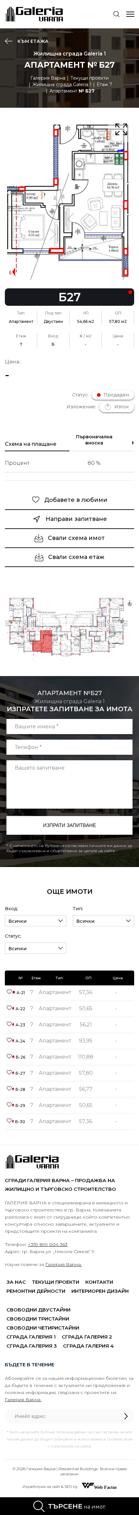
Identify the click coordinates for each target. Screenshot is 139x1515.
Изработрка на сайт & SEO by (51, 1486)
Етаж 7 (104, 84)
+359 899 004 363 (48, 1244)
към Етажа (32, 41)
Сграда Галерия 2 (87, 1337)
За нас (16, 1282)
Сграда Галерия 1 (31, 1337)
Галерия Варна (47, 78)
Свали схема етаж (76, 557)
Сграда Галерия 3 (31, 1346)
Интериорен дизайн (100, 1291)
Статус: (13, 936)
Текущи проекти (89, 78)
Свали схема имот (76, 538)
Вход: (11, 909)
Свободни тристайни (37, 1319)
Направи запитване (76, 519)
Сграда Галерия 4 (88, 1346)
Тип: (78, 909)
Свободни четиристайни (42, 1328)
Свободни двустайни (38, 1310)
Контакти (99, 1282)
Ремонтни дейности (35, 1291)
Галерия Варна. (63, 1264)
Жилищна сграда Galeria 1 (61, 84)
